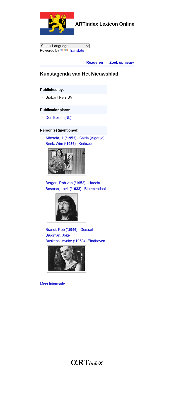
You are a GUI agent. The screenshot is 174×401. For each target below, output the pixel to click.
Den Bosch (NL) (58, 118)
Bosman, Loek (57, 189)
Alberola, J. (55, 138)
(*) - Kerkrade (78, 144)
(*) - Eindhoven (89, 241)
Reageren (94, 62)
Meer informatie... (54, 284)
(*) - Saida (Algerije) (84, 138)
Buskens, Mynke (59, 241)
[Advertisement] (87, 324)
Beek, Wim (54, 144)
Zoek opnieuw (121, 62)
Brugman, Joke (58, 235)
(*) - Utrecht (87, 183)
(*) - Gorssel (79, 230)
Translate (76, 50)
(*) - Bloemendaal (88, 189)
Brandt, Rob (55, 230)
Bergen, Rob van (59, 183)
